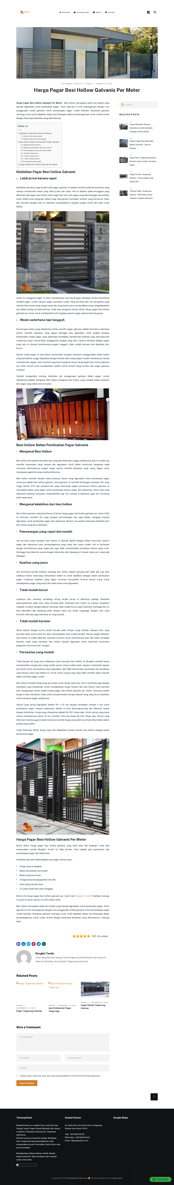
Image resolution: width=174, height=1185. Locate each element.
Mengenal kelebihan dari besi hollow (38, 148)
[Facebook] (148, 12)
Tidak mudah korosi (31, 156)
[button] (160, 1179)
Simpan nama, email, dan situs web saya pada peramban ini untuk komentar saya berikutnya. (60, 1076)
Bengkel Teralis (73, 83)
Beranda (66, 12)
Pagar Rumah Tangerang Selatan (93, 1006)
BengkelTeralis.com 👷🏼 (79, 1178)
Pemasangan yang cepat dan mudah (37, 150)
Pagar (88, 83)
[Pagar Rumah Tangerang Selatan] (95, 990)
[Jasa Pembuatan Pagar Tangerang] (63, 991)
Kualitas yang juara (31, 153)
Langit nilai (117, 1178)
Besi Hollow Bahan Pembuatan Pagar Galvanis (39, 142)
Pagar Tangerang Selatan (29, 1011)
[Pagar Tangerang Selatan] (30, 991)
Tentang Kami (82, 12)
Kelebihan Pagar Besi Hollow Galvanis (35, 133)
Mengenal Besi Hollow (32, 145)
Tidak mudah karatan (32, 159)
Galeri (98, 12)
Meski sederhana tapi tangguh (34, 139)
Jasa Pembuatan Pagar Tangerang (60, 1009)
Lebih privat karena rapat (32, 136)
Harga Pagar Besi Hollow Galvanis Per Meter (39, 164)
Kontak (111, 12)
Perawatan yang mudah (32, 161)
